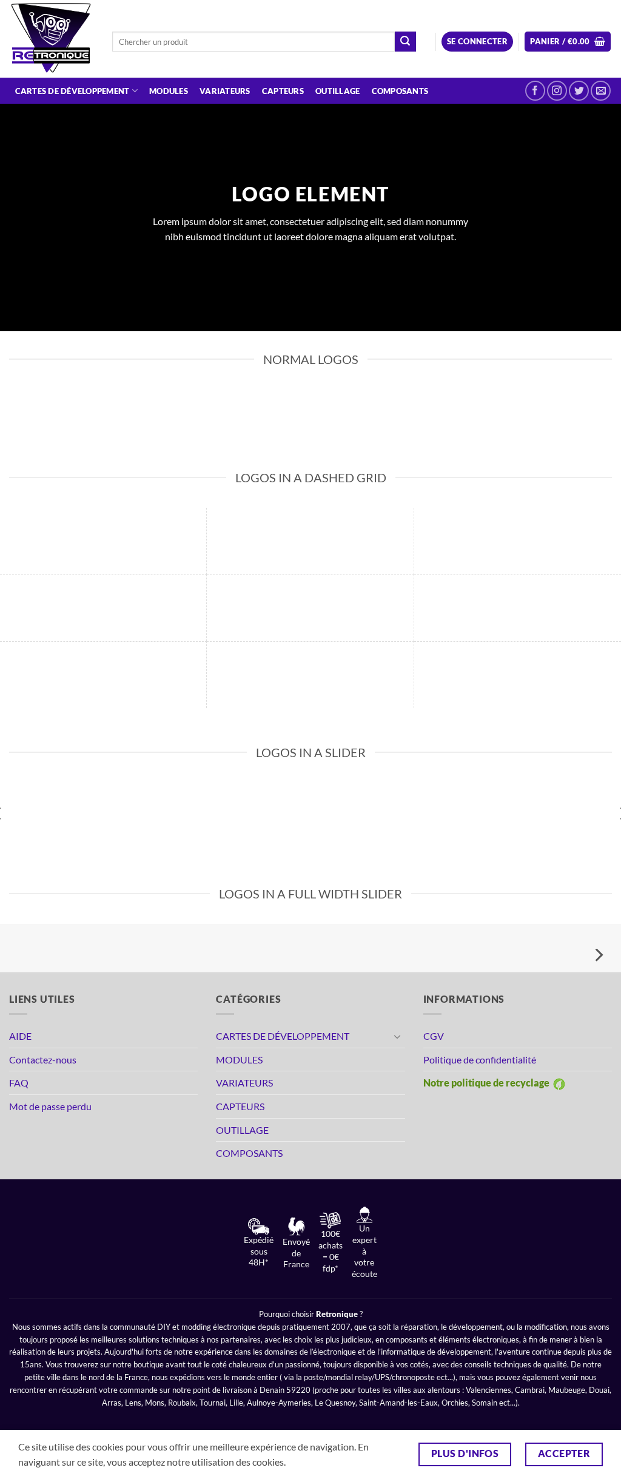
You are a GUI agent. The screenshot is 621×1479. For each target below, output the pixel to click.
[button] (477, 42)
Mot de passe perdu (50, 1106)
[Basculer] (398, 1036)
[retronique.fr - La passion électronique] (51, 39)
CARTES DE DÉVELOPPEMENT (72, 91)
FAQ (19, 1082)
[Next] (598, 955)
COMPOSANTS (400, 91)
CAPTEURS (283, 91)
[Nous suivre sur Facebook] (535, 91)
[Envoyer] (405, 42)
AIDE (20, 1036)
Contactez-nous (42, 1059)
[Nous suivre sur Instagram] (557, 91)
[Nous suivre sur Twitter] (579, 91)
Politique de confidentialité (479, 1059)
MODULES (168, 91)
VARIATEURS (225, 91)
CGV (433, 1036)
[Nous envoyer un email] (601, 91)
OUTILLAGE (337, 91)
